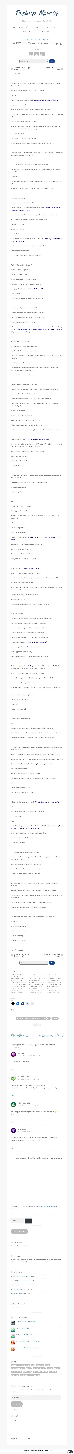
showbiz (14, 1375)
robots (53, 1372)
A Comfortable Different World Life (37, 40)
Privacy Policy (45, 31)
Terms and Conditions (37, 1450)
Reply (12, 1069)
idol (29, 1368)
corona (40, 1365)
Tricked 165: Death (16, 1293)
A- (31, 54)
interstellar (39, 1368)
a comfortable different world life (31, 1018)
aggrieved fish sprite (20, 1365)
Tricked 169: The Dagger (18, 1276)
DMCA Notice (25, 1450)
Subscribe (16, 1404)
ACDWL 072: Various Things (51, 1035)
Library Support (53, 27)
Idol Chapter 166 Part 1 (26, 1334)
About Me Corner (29, 31)
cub (47, 1365)
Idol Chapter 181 (24, 1328)
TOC (52, 61)
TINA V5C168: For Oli (20, 1035)
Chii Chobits (23, 1076)
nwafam (27, 1372)
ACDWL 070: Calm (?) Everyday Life (22, 68)
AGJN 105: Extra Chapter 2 (28, 1321)
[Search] (28, 1221)
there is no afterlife (30, 1375)
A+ (42, 54)
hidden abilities (17, 1368)
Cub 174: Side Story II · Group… (30, 1348)
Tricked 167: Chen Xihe (18, 1285)
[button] (70, 1451)
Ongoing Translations (22, 27)
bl (49, 1018)
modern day (16, 1372)
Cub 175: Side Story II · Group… (30, 1341)
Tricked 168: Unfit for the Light (20, 1281)
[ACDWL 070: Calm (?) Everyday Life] (20, 983)
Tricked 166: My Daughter (18, 1289)
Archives (39, 27)
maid (57, 1368)
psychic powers (40, 1372)
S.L (17, 1321)
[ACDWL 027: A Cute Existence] (56, 983)
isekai (55, 1018)
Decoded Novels (19, 1231)
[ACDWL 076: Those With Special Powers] (38, 983)
